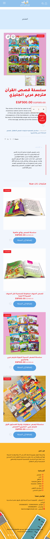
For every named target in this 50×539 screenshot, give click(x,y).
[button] (8, 37)
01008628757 (23, 505)
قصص (39, 475)
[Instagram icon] (8, 535)
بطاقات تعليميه (36, 484)
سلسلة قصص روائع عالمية (24, 233)
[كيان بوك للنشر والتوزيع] (25, 3)
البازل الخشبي (37, 490)
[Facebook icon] (11, 535)
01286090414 (33, 505)
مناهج (39, 479)
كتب (40, 477)
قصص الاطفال (17, 131)
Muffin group (19, 529)
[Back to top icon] (45, 534)
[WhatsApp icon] (13, 535)
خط (40, 486)
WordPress (29, 532)
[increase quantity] (44, 109)
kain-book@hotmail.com (29, 509)
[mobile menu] (4, 3)
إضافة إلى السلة (42, 118)
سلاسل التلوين (37, 488)
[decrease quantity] (34, 109)
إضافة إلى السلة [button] (24, 240)
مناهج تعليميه (37, 481)
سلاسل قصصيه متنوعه (30, 131)
